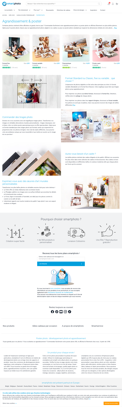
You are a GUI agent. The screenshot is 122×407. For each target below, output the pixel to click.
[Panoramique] (76, 48)
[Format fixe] (16, 48)
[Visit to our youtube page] (61, 312)
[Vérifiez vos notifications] (113, 3)
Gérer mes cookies (9, 403)
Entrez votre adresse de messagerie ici (51, 257)
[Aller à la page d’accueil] (11, 4)
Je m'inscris (43, 264)
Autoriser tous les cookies (111, 403)
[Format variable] (46, 48)
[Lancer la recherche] (99, 4)
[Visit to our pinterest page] (57, 312)
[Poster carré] (106, 48)
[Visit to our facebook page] (52, 312)
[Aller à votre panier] (117, 3)
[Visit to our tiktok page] (70, 312)
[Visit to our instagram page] (65, 312)
